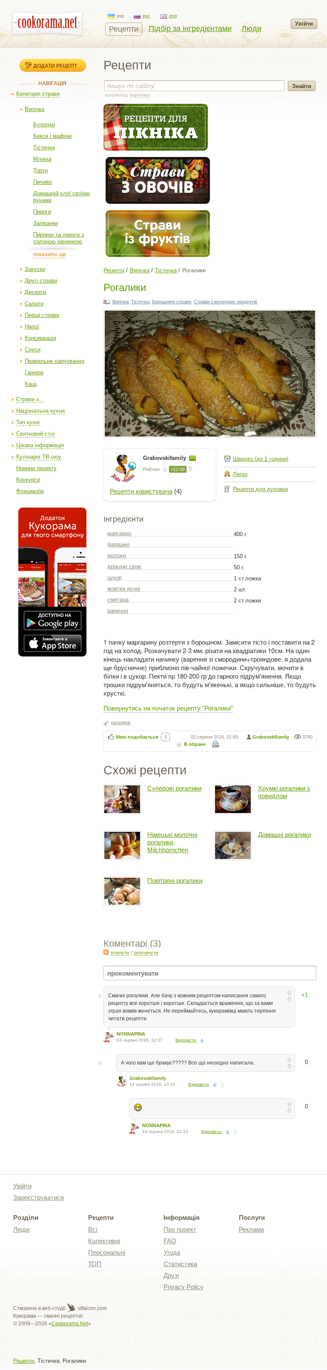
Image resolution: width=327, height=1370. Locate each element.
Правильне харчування (54, 361)
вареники (140, 94)
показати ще (49, 254)
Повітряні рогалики (174, 880)
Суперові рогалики (174, 788)
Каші (31, 384)
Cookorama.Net (70, 1324)
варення (117, 611)
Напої (32, 326)
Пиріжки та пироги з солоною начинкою (58, 238)
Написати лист (192, 458)
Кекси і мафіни (52, 136)
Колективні (104, 1240)
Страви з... (30, 399)
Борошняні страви (171, 301)
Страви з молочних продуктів (225, 301)
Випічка (34, 109)
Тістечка (44, 147)
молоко (116, 555)
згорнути (119, 952)
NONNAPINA (131, 1033)
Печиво (42, 182)
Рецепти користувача (141, 491)
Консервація (40, 338)
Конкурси (28, 480)
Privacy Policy (184, 1286)
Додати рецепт (55, 65)
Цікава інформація (40, 445)
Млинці (42, 159)
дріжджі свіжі (124, 566)
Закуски (35, 269)
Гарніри (34, 372)
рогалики (120, 722)
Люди (251, 28)
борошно (118, 544)
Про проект (180, 1229)
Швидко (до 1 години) (260, 459)
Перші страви (42, 315)
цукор (114, 577)
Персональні (106, 1252)
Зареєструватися (38, 1197)
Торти (40, 170)
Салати (34, 303)
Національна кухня (40, 411)
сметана (118, 600)
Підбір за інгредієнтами (190, 28)
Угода (172, 1252)
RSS (106, 952)
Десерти (35, 292)
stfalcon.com (92, 1308)
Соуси (32, 349)
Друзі (171, 1275)
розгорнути (146, 952)
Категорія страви (38, 94)
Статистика (180, 1263)
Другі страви (41, 280)
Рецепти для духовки (260, 489)
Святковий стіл (35, 434)
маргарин (119, 533)
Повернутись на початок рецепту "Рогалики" (168, 707)
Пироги (42, 211)
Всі (92, 1229)
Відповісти (185, 1040)
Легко (240, 474)
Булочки (44, 124)
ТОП (94, 1263)
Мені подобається (137, 736)
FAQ (170, 1240)
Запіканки (45, 223)
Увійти (304, 23)
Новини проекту (36, 468)
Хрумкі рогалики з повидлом (284, 792)
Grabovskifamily (165, 458)
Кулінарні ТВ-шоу (38, 457)
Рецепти (123, 29)
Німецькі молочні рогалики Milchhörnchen (172, 842)
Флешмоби (30, 491)
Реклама (251, 1229)
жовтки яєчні (123, 588)
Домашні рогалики (284, 834)
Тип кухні (28, 422)
